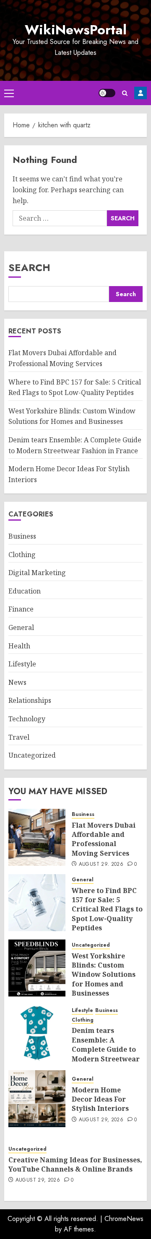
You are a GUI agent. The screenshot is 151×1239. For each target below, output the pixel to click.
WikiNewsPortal (76, 29)
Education (24, 591)
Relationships (29, 700)
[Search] (125, 93)
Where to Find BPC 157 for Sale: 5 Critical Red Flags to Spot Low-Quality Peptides (107, 909)
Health (19, 645)
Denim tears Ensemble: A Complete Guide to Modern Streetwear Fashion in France (106, 1049)
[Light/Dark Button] (107, 93)
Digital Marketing (37, 572)
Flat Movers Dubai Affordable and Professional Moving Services (103, 839)
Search (29, 267)
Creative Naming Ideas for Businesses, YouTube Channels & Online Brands (75, 1164)
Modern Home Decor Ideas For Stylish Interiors (100, 1099)
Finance (21, 609)
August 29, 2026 (101, 864)
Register (140, 93)
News (17, 682)
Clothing (22, 554)
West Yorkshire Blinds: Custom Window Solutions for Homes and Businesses (71, 416)
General (21, 627)
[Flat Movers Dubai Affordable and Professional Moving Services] (36, 837)
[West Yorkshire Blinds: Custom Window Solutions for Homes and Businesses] (36, 968)
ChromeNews (123, 1219)
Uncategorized (32, 755)
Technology (26, 718)
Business (22, 536)
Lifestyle (22, 664)
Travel (18, 737)
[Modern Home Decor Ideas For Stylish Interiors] (36, 1098)
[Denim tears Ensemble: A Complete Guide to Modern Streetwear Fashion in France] (36, 1033)
